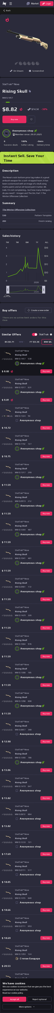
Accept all (14, 999)
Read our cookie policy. (13, 993)
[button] (36, 71)
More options (25, 1007)
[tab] (9, 342)
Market (35, 3)
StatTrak (44, 334)
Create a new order (40, 310)
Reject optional (39, 999)
